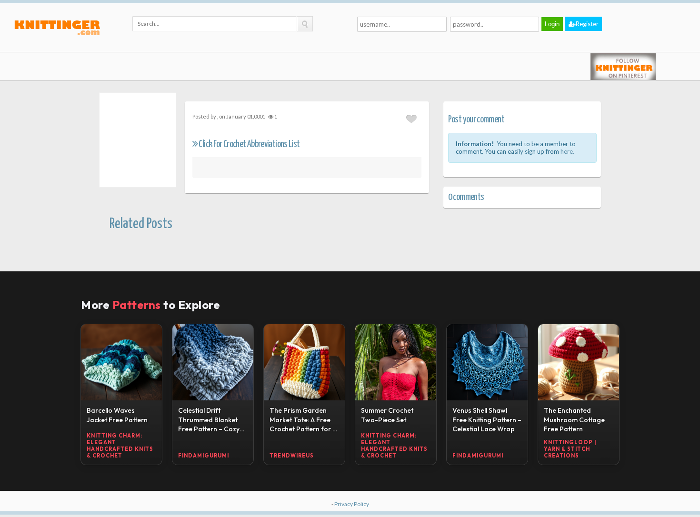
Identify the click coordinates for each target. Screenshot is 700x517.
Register (587, 24)
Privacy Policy (351, 503)
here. (567, 151)
